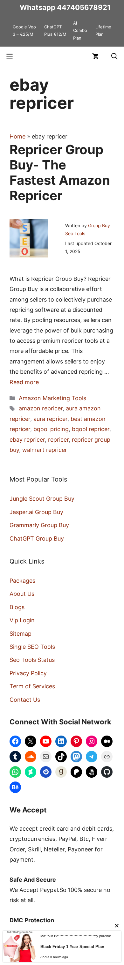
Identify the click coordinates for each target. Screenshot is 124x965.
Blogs (17, 607)
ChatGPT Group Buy (37, 538)
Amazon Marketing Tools (52, 398)
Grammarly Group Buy (39, 525)
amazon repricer (41, 408)
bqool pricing (51, 429)
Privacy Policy (28, 673)
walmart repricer (44, 449)
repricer (58, 439)
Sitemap (20, 633)
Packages (22, 580)
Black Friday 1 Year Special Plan (72, 946)
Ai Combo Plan (80, 30)
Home (17, 136)
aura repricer (50, 418)
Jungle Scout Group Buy (42, 498)
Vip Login (22, 620)
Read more (24, 382)
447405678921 (84, 7)
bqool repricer (90, 429)
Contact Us (25, 699)
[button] (114, 56)
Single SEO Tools (32, 646)
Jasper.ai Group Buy (36, 512)
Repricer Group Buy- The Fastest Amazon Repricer (60, 172)
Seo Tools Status (32, 659)
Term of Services (32, 686)
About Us (22, 593)
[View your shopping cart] (95, 56)
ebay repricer (27, 439)
